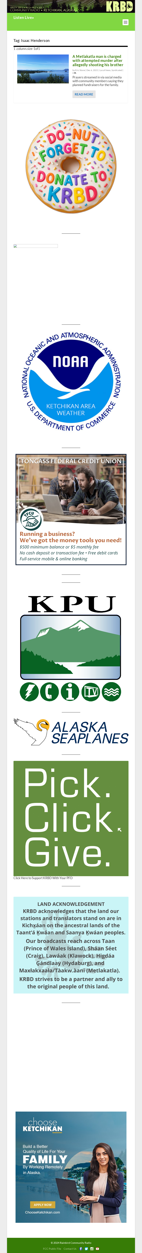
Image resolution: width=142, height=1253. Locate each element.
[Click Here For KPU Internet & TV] (71, 647)
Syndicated (116, 70)
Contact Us (70, 1248)
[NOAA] (71, 382)
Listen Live (22, 17)
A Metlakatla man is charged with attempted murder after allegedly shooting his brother (97, 60)
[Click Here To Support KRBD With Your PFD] (71, 818)
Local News (105, 70)
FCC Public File (52, 1248)
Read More (84, 94)
